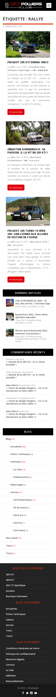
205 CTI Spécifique (16, 585)
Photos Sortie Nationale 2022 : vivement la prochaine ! (31, 332)
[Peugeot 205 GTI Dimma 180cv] (28, 44)
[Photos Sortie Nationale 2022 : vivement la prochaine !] (10, 332)
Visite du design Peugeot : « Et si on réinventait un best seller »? (26, 389)
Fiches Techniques (20, 454)
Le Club (41, 306)
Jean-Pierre (12, 385)
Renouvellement (14, 681)
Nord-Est (18, 515)
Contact (10, 664)
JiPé (13, 67)
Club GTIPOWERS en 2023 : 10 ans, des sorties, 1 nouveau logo (32, 302)
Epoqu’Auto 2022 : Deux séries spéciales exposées (31, 316)
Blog (42, 67)
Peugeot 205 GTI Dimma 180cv (28, 62)
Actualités (34, 67)
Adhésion (11, 675)
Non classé (35, 157)
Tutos (9, 553)
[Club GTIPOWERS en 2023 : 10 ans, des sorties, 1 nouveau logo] (10, 303)
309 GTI (10, 579)
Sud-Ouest (19, 530)
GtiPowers (12, 70)
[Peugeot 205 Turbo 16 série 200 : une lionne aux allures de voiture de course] (28, 211)
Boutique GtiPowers (16, 596)
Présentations (14, 160)
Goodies (10, 590)
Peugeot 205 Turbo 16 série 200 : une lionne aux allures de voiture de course (27, 234)
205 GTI (10, 574)
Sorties (18, 341)
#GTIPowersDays (34, 336)
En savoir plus (16, 112)
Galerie (10, 619)
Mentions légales (15, 659)
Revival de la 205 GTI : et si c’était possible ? (25, 363)
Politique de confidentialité (20, 653)
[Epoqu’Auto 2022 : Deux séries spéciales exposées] (10, 316)
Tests (45, 241)
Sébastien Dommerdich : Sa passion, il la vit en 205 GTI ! (27, 151)
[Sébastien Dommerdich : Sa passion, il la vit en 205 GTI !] (28, 133)
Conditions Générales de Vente (22, 648)
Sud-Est (18, 522)
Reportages (24, 70)
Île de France (20, 507)
